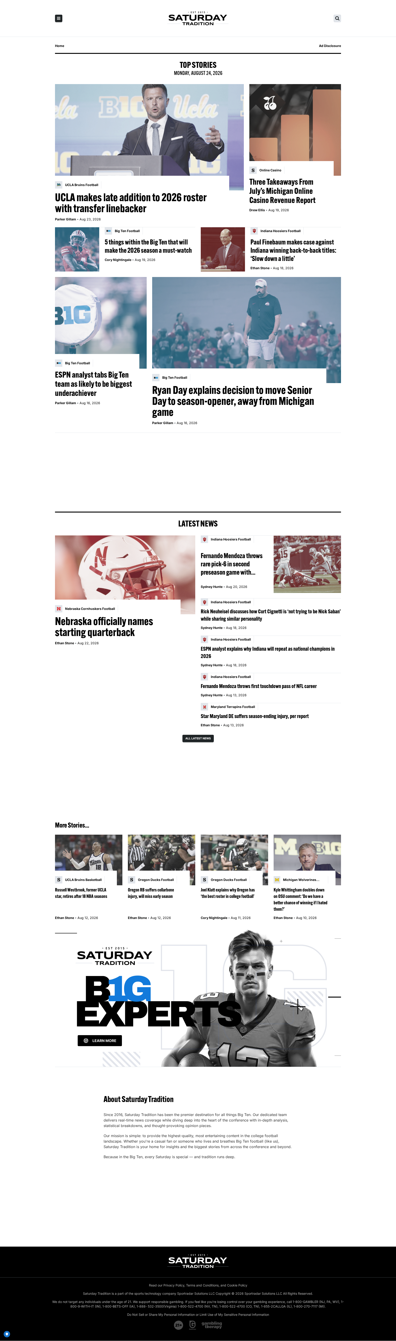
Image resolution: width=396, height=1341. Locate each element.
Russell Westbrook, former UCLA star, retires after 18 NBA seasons (81, 893)
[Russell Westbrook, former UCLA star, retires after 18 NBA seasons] (88, 860)
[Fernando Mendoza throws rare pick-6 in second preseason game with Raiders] (307, 564)
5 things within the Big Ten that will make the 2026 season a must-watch (148, 246)
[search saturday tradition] (337, 18)
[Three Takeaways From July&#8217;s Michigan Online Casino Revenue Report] (295, 130)
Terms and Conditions (202, 1285)
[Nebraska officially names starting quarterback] (125, 574)
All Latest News (198, 738)
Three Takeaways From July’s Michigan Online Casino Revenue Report (282, 191)
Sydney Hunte (212, 587)
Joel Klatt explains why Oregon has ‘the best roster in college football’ (228, 893)
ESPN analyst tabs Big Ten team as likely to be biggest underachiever (93, 384)
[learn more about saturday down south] (198, 997)
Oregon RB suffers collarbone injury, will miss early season (151, 893)
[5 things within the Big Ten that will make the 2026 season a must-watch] (77, 249)
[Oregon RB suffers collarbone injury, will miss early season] (161, 860)
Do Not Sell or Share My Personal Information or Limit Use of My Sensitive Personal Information (198, 1314)
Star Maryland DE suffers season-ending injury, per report (255, 716)
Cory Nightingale (118, 260)
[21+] (179, 1325)
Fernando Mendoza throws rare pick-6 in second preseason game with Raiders (232, 563)
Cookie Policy (237, 1285)
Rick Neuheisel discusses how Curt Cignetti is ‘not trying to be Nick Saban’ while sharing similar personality (271, 615)
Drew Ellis (257, 210)
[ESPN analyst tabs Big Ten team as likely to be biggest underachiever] (101, 323)
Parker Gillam (65, 219)
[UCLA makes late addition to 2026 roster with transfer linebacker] (149, 137)
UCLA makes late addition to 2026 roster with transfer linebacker (130, 203)
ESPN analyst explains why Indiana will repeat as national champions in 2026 (268, 652)
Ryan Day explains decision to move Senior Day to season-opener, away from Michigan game (233, 400)
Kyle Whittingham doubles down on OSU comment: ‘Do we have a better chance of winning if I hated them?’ (300, 899)
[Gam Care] (192, 1325)
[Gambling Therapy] (212, 1325)
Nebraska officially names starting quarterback (104, 627)
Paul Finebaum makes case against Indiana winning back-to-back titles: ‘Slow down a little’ (293, 250)
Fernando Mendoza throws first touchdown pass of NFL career (259, 686)
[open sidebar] (58, 18)
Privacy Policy (173, 1285)
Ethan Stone (260, 268)
